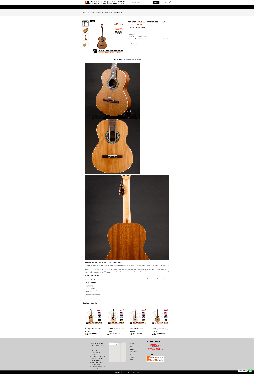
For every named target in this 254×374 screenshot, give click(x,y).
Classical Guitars (140, 36)
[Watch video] (92, 52)
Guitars (146, 36)
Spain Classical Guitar (165, 38)
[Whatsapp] (250, 370)
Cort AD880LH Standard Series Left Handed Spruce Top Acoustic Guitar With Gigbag (115, 330)
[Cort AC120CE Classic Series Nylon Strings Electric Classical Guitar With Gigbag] (94, 316)
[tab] (118, 59)
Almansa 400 (137, 38)
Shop (96, 7)
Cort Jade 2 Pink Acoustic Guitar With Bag (137, 329)
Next (85, 49)
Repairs (112, 7)
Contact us (163, 7)
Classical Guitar (157, 38)
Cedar (152, 38)
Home (89, 7)
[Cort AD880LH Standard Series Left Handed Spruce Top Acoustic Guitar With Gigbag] (116, 316)
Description (118, 59)
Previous (85, 19)
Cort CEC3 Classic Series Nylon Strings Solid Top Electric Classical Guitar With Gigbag (160, 330)
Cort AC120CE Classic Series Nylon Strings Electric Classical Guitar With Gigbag (93, 330)
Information (122, 7)
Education (134, 7)
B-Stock (104, 7)
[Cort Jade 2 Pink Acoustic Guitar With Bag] (138, 316)
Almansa (132, 38)
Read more (146, 333)
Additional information (132, 59)
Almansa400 (143, 38)
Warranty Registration (149, 7)
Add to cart (102, 333)
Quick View (102, 308)
